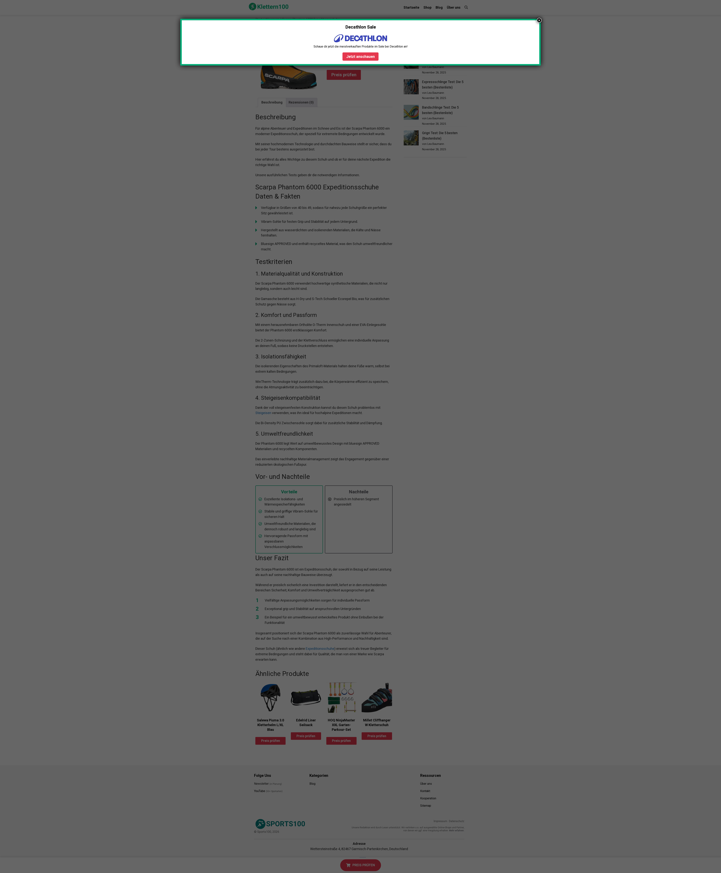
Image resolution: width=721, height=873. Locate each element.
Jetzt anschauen (360, 56)
